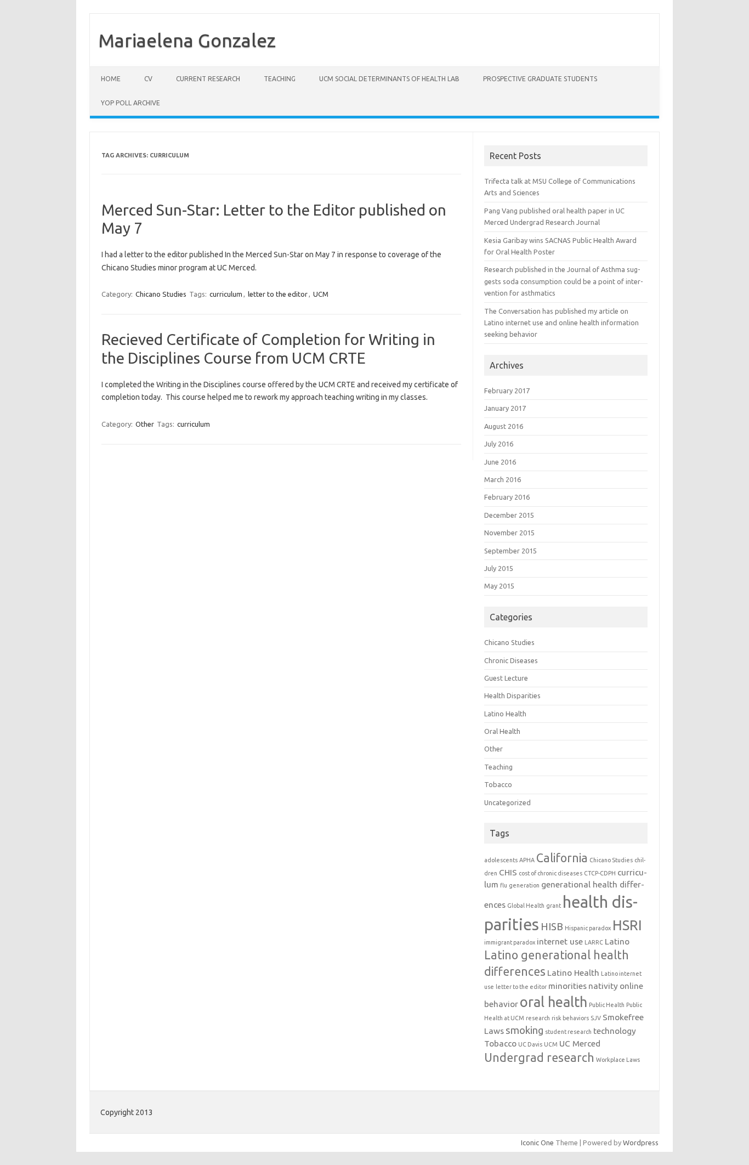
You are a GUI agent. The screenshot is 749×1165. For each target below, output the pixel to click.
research (538, 1018)
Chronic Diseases (511, 660)
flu (503, 885)
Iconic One (537, 1142)
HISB (552, 926)
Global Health (525, 905)
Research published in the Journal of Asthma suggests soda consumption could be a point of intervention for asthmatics (563, 281)
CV (148, 78)
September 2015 (510, 551)
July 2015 (498, 568)
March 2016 (502, 479)
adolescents (501, 860)
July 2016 (498, 444)
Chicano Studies (160, 294)
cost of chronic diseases (550, 873)
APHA (527, 860)
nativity (603, 986)
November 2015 (509, 532)
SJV (596, 1018)
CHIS (508, 872)
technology (614, 1031)
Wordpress (641, 1142)
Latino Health (505, 713)
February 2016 (507, 497)
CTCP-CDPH (600, 873)
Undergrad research (539, 1057)
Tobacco (498, 784)
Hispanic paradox (588, 928)
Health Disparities (512, 695)
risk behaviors (570, 1018)
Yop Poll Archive (130, 102)
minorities (567, 986)
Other (144, 424)
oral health (553, 1002)
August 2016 (503, 426)
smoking (524, 1030)
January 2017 (505, 408)
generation (524, 885)
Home (111, 78)
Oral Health (502, 731)
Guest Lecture (506, 678)
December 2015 (509, 515)
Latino (617, 941)
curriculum (225, 294)
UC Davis (530, 1044)
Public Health (607, 1005)
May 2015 (499, 586)
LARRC (594, 942)
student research (568, 1031)
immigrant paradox (509, 942)
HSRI (627, 925)
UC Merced (579, 1043)
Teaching (280, 78)
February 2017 (507, 390)
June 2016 (500, 462)
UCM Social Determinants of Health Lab (389, 78)
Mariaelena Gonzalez (187, 40)
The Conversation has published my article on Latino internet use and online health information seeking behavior (561, 322)
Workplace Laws (618, 1059)
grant (553, 905)
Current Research (208, 78)
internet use (560, 941)
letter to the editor (278, 294)
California (562, 857)
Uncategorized (507, 802)
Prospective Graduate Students (540, 78)
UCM (320, 294)
